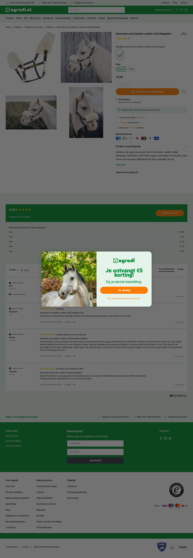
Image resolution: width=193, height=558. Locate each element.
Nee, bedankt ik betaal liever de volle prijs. (124, 298)
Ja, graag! (124, 290)
